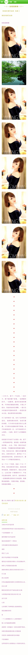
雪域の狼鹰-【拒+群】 (15, 515)
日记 (6, 2)
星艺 (5, 515)
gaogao (18, 514)
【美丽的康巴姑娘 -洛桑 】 (11, 11)
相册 (10, 2)
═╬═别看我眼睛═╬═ (14, 6)
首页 (2, 2)
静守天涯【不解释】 (8, 515)
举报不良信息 (14, 511)
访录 (15, 2)
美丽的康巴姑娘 (7, 15)
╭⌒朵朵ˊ (11, 515)
